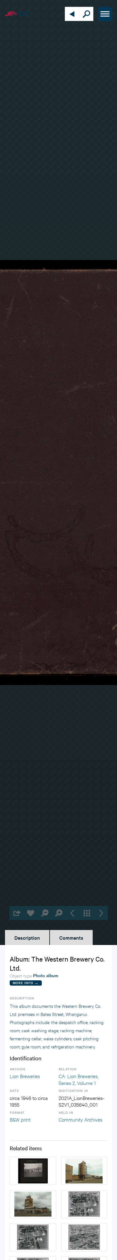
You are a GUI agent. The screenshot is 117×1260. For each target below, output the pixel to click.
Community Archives (80, 1119)
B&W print (20, 1119)
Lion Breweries (25, 1075)
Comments (71, 937)
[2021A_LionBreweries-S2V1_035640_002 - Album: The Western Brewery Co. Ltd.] (33, 1171)
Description (27, 937)
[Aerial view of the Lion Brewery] (84, 1204)
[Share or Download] (16, 913)
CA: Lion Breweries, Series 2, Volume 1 (79, 1079)
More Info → (26, 982)
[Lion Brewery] (84, 1171)
